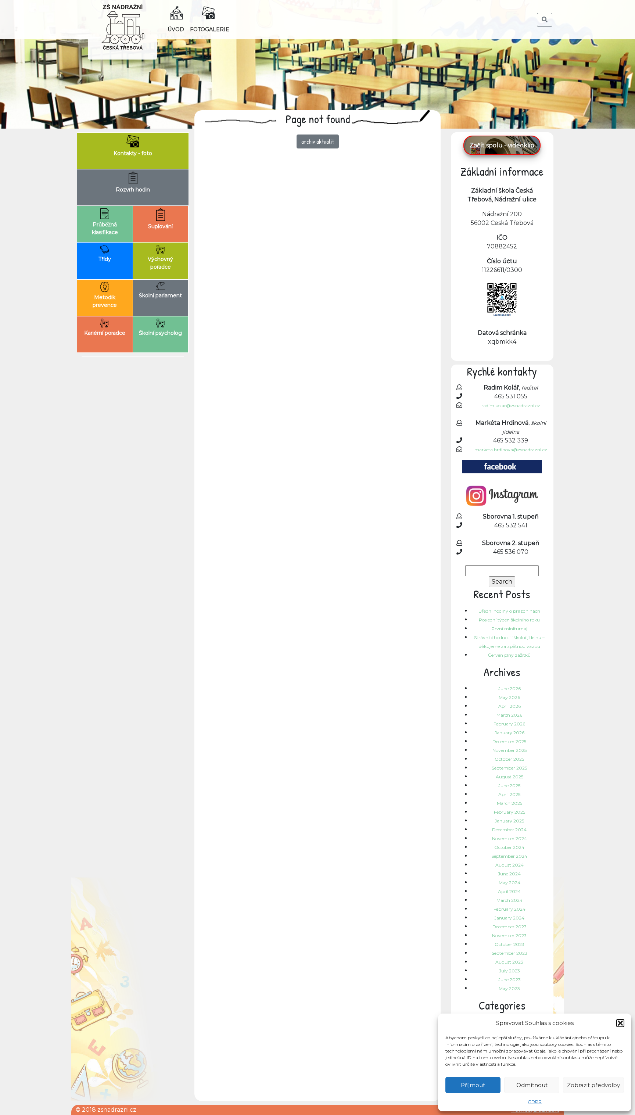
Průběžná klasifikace (105, 228)
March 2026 (509, 715)
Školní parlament (160, 295)
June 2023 (509, 979)
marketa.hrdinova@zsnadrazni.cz (510, 449)
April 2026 (509, 706)
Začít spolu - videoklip (502, 145)
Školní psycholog (160, 333)
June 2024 (509, 873)
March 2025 (509, 803)
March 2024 (509, 900)
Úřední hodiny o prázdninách (509, 611)
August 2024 (509, 865)
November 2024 (509, 838)
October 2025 (509, 759)
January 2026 (509, 732)
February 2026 (509, 724)
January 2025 (509, 821)
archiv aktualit (317, 141)
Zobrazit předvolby (593, 1085)
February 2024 (509, 909)
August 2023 (509, 962)
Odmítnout (532, 1085)
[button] (620, 1023)
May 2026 (509, 697)
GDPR (535, 1101)
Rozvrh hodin (133, 189)
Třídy (104, 259)
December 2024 (509, 829)
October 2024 (509, 847)
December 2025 (509, 741)
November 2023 (509, 935)
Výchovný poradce (160, 263)
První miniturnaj (509, 628)
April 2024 (509, 891)
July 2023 (509, 971)
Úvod (176, 29)
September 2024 (509, 856)
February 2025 (509, 812)
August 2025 (509, 776)
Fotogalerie (209, 29)
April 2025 (509, 794)
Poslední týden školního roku (509, 620)
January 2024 (509, 918)
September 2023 (509, 953)
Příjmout (473, 1085)
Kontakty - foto (133, 153)
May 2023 (509, 988)
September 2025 (509, 768)
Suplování (160, 226)
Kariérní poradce (104, 333)
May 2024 (509, 882)
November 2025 (509, 750)
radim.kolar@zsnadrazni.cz (510, 405)
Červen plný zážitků (509, 655)
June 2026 (509, 688)
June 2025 (509, 785)
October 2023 (509, 944)
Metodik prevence (105, 301)
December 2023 (509, 926)
